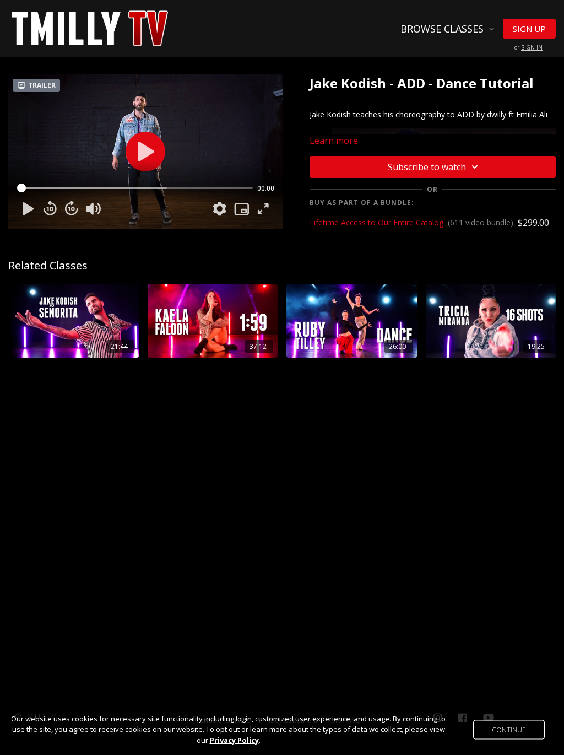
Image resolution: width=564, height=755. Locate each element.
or (528, 47)
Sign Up (529, 28)
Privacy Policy (234, 740)
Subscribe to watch (427, 167)
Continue (509, 729)
